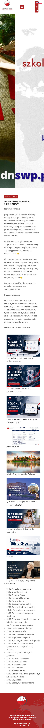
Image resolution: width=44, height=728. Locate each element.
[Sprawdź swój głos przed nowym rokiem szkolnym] (23, 346)
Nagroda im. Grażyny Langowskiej (21, 580)
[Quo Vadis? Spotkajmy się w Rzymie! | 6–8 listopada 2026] (23, 489)
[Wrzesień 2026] (23, 436)
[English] (37, 3)
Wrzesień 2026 (13, 446)
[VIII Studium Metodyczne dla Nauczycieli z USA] (23, 376)
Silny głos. (11, 556)
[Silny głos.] (23, 545)
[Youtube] (36, 10)
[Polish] (40, 3)
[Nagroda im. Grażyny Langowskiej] (23, 570)
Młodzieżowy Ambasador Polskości (21, 474)
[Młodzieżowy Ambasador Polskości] (23, 462)
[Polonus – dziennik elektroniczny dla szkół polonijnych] (23, 407)
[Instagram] (36, 7)
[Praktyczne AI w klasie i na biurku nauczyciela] (23, 518)
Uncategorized (11, 197)
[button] (22, 7)
